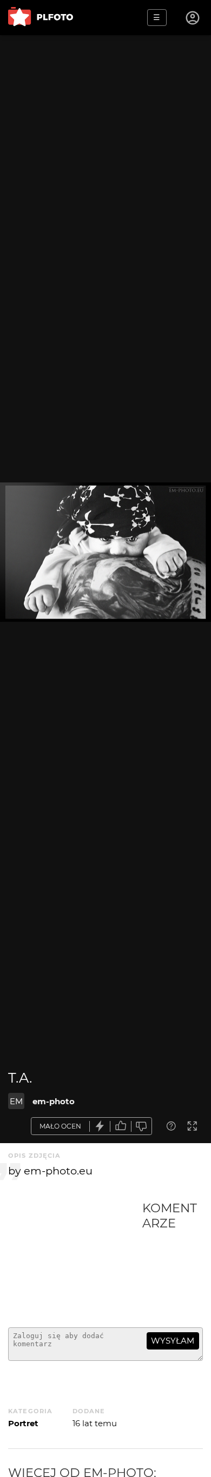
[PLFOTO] (40, 17)
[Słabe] (142, 1126)
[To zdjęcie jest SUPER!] (100, 1126)
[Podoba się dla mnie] (120, 1126)
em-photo (53, 1101)
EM (16, 1101)
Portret (23, 1423)
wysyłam (172, 1340)
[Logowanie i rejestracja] (193, 18)
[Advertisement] (75, 1260)
